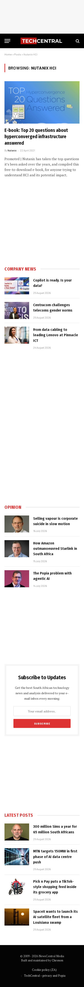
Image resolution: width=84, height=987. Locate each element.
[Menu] (7, 41)
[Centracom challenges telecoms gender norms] (16, 310)
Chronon (57, 960)
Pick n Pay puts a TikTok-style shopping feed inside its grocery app (54, 887)
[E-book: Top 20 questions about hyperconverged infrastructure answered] (42, 102)
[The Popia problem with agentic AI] (16, 578)
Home (8, 54)
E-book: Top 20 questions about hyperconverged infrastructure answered (36, 136)
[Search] (77, 41)
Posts (17, 54)
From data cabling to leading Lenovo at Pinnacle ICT (55, 335)
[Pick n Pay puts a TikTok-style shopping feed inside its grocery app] (16, 886)
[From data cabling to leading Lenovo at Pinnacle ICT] (16, 335)
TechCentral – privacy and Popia (44, 976)
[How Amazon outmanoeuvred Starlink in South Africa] (16, 548)
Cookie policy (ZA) (44, 970)
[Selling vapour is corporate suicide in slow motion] (16, 524)
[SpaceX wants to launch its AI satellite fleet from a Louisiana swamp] (16, 917)
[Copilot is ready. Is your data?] (16, 285)
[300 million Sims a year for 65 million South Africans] (16, 832)
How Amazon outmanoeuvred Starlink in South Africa (55, 549)
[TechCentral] (42, 41)
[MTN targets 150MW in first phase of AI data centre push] (16, 856)
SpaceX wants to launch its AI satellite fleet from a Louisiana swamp (55, 917)
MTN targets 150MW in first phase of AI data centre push (55, 857)
